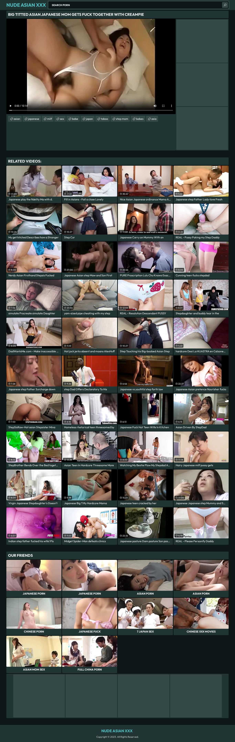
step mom (122, 118)
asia (153, 118)
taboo (104, 118)
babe (75, 118)
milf (49, 118)
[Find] (225, 5)
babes (139, 118)
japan (89, 118)
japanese (33, 118)
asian (17, 118)
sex (62, 118)
